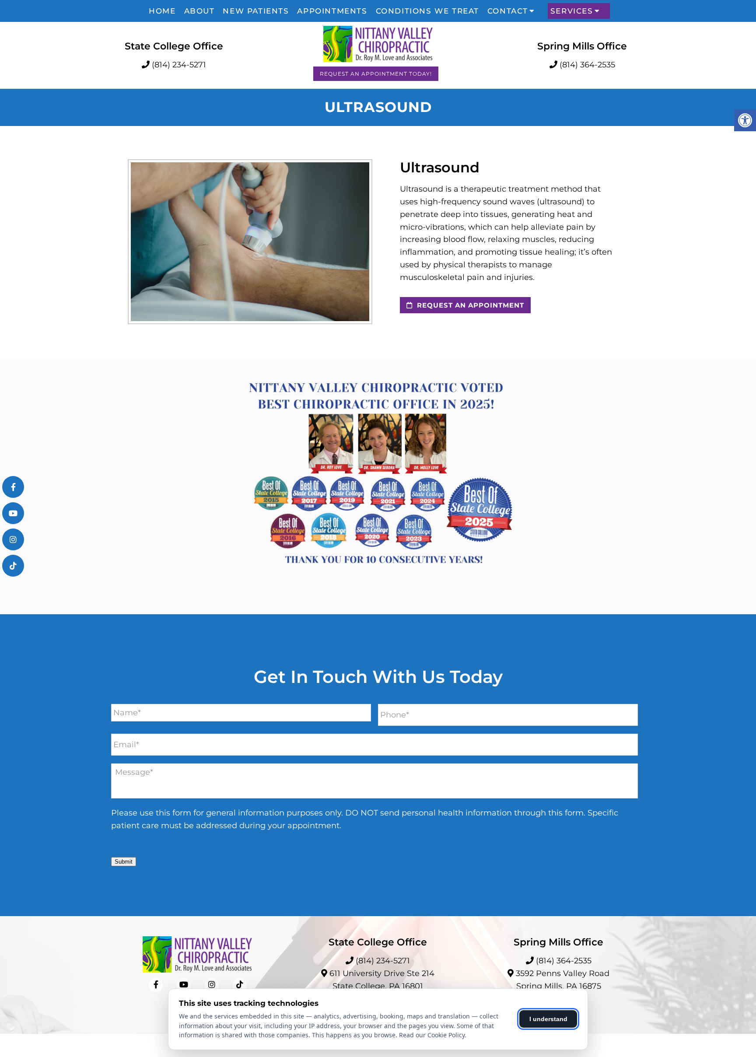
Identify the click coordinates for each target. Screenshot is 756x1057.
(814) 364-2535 (587, 65)
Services (571, 11)
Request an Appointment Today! (376, 73)
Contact (507, 11)
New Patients (256, 11)
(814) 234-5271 (179, 65)
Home (162, 11)
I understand (548, 1018)
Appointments (332, 11)
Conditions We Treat (427, 11)
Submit (124, 861)
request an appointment (469, 305)
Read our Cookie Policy (432, 1035)
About (199, 11)
